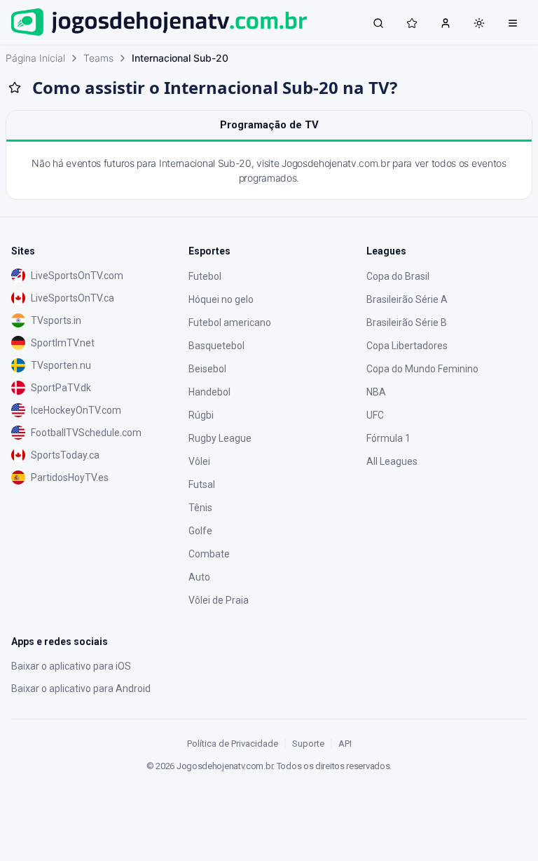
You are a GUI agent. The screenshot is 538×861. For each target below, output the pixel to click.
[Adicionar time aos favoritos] (15, 88)
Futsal (201, 484)
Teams (98, 58)
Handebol (209, 392)
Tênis (200, 507)
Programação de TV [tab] (269, 124)
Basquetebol (216, 345)
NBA (376, 392)
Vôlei (199, 461)
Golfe (200, 530)
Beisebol (207, 368)
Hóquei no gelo (221, 299)
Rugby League (219, 438)
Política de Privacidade (232, 743)
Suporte (308, 743)
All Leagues (392, 461)
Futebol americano (229, 322)
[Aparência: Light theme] (479, 23)
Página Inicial (35, 58)
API (345, 743)
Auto (199, 577)
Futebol (204, 276)
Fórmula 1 (388, 438)
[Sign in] (446, 22)
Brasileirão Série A (407, 299)
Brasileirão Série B (406, 322)
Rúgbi (201, 415)
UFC (375, 415)
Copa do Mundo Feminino (422, 368)
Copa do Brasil (397, 276)
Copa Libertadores (407, 345)
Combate (209, 554)
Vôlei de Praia (218, 600)
